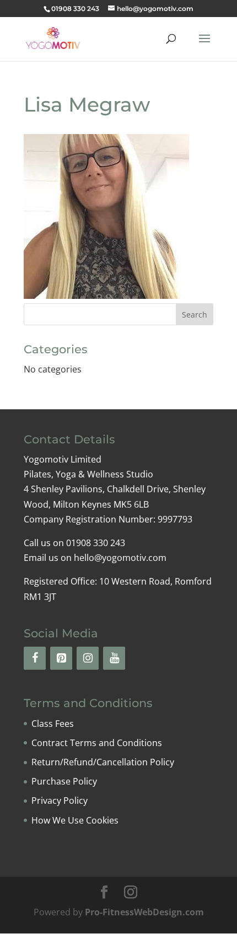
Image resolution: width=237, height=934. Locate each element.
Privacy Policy (59, 800)
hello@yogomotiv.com (120, 558)
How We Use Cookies (74, 820)
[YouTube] (114, 658)
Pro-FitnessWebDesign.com (144, 912)
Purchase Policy (64, 781)
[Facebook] (35, 658)
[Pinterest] (61, 658)
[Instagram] (88, 658)
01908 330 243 (75, 8)
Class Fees (52, 724)
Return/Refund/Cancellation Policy (102, 762)
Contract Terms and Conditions (96, 743)
